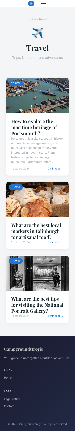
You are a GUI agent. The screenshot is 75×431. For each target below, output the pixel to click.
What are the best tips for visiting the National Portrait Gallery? (37, 304)
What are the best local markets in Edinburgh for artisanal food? (36, 231)
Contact (9, 406)
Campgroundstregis (23, 349)
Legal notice (12, 399)
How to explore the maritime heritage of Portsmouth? (34, 127)
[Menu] (43, 3)
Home (32, 19)
